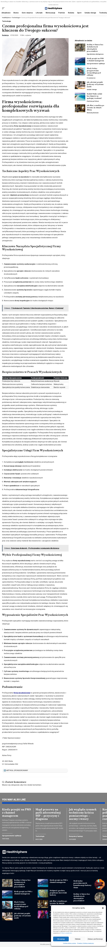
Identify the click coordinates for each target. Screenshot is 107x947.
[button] (103, 908)
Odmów (77, 939)
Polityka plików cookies (69, 943)
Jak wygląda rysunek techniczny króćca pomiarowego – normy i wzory (83, 814)
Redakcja (5, 35)
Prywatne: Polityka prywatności (85, 943)
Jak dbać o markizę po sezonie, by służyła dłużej (95, 107)
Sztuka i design (92, 89)
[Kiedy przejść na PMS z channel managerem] (80, 61)
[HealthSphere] (53, 8)
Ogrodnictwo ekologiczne (95, 54)
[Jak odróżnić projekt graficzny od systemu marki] (80, 85)
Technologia (6, 21)
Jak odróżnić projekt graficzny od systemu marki (95, 84)
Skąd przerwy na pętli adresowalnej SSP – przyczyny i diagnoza (48, 814)
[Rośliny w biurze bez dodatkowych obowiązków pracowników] (80, 47)
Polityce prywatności (66, 933)
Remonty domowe (93, 113)
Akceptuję (61, 939)
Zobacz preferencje (95, 939)
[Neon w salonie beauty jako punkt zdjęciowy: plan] (43, 914)
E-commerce (91, 78)
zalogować (15, 785)
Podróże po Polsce (93, 101)
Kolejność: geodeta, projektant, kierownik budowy (58, 893)
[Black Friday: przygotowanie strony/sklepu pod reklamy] (80, 71)
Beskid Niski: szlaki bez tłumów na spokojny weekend (94, 96)
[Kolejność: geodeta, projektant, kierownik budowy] (43, 893)
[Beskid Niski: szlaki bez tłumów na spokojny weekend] (80, 97)
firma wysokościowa (22, 693)
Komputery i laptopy (76, 836)
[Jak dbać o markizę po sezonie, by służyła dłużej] (80, 108)
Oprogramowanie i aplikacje (96, 63)
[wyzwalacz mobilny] (4, 8)
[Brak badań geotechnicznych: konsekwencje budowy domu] (99, 884)
